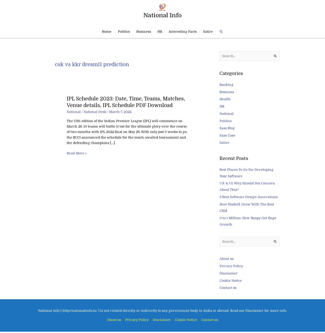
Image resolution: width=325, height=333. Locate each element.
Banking (226, 85)
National (74, 112)
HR (159, 32)
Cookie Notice (231, 281)
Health (225, 99)
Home (106, 32)
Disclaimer (229, 273)
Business (143, 32)
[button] (221, 32)
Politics (124, 32)
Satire (208, 32)
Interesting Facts (183, 32)
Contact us (228, 288)
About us (227, 259)
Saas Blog (227, 128)
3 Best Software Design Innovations (249, 197)
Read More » (77, 153)
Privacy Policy (231, 266)
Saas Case (227, 135)
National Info (162, 15)
